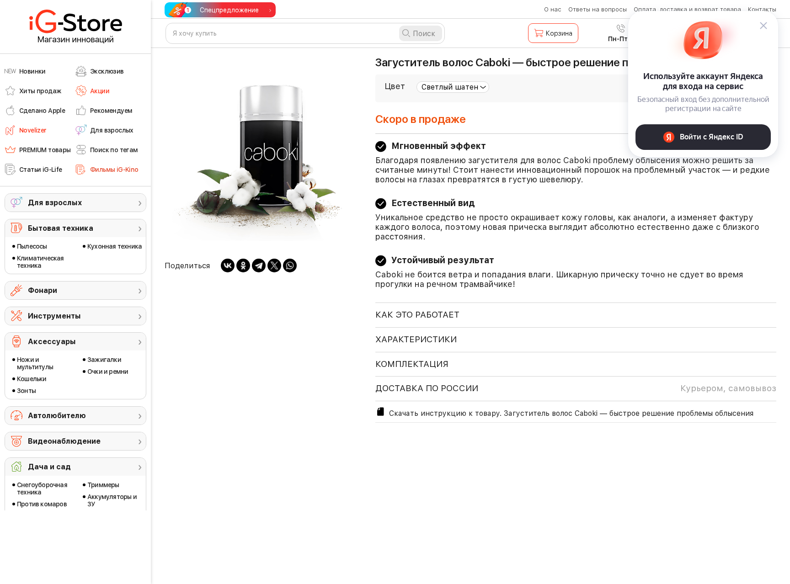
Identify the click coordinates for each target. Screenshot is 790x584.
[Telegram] (259, 265)
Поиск (424, 33)
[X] (274, 265)
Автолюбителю (57, 415)
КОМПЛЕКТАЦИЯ (411, 364)
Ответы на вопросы (597, 9)
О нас (552, 9)
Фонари (42, 290)
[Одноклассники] (243, 265)
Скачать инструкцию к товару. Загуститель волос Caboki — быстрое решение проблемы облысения (571, 413)
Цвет (394, 86)
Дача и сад (49, 466)
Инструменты (54, 316)
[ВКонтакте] (228, 265)
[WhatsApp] (290, 265)
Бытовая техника (60, 228)
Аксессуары (52, 341)
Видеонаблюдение (64, 441)
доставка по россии (575, 388)
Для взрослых (55, 202)
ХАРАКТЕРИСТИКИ (416, 339)
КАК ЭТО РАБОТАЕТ (417, 314)
